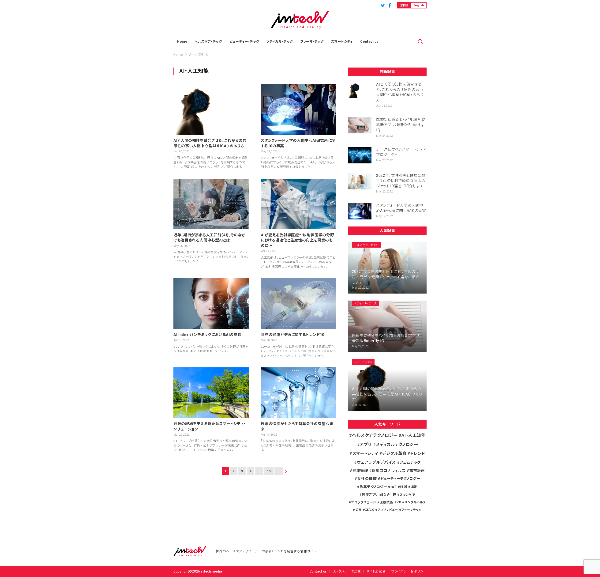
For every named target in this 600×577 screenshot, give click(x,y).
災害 (358, 510)
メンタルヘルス (415, 502)
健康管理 (360, 470)
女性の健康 (367, 479)
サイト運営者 (376, 571)
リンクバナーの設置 (346, 571)
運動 (414, 487)
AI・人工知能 (413, 435)
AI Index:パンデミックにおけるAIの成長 (207, 334)
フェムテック (410, 462)
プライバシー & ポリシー (409, 571)
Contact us (369, 41)
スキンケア (407, 495)
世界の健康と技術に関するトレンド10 (293, 334)
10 (269, 471)
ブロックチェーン (363, 502)
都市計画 (417, 470)
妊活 (403, 487)
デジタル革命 (394, 453)
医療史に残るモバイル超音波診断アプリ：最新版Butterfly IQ (400, 124)
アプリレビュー (388, 510)
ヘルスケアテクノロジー (375, 435)
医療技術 (386, 502)
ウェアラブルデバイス (376, 462)
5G (383, 495)
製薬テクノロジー (373, 487)
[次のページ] (285, 471)
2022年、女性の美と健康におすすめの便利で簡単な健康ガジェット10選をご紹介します (400, 180)
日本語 (403, 5)
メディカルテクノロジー (397, 444)
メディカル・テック (280, 41)
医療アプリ (370, 495)
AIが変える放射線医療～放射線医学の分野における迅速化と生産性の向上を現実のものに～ (297, 240)
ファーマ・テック (312, 41)
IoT (394, 487)
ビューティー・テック (244, 41)
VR (399, 502)
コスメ (369, 510)
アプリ (366, 444)
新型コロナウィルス (388, 470)
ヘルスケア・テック (208, 41)
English (418, 5)
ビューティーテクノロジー (400, 479)
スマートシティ (342, 41)
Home (182, 41)
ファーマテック (411, 510)
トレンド (417, 453)
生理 (392, 495)
